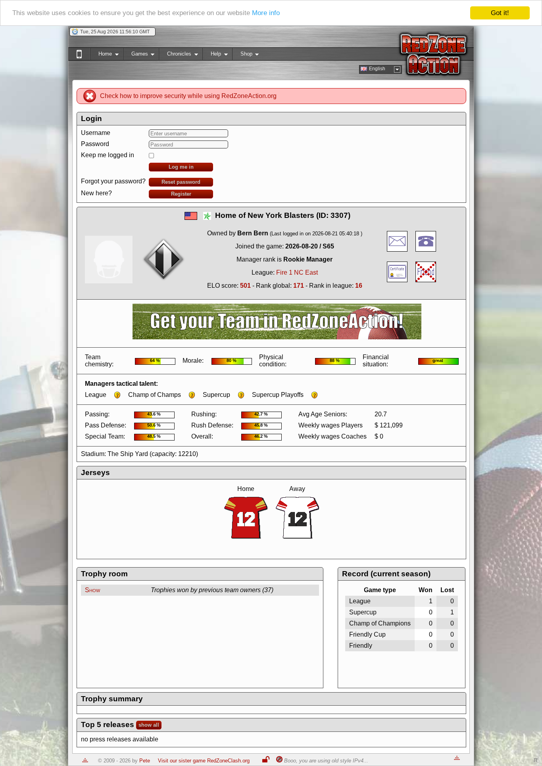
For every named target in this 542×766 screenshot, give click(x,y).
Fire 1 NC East (297, 272)
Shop (242, 55)
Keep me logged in (107, 155)
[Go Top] (85, 761)
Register (181, 194)
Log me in (181, 167)
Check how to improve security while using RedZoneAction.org (188, 95)
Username (95, 132)
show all (148, 725)
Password (95, 143)
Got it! (500, 13)
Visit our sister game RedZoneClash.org (204, 761)
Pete (144, 761)
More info (266, 13)
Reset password (180, 182)
